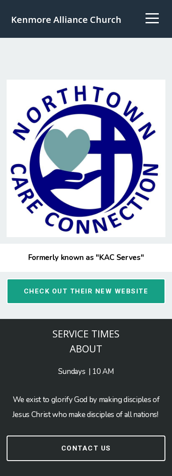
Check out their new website (86, 291)
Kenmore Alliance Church (66, 19)
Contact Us (86, 448)
